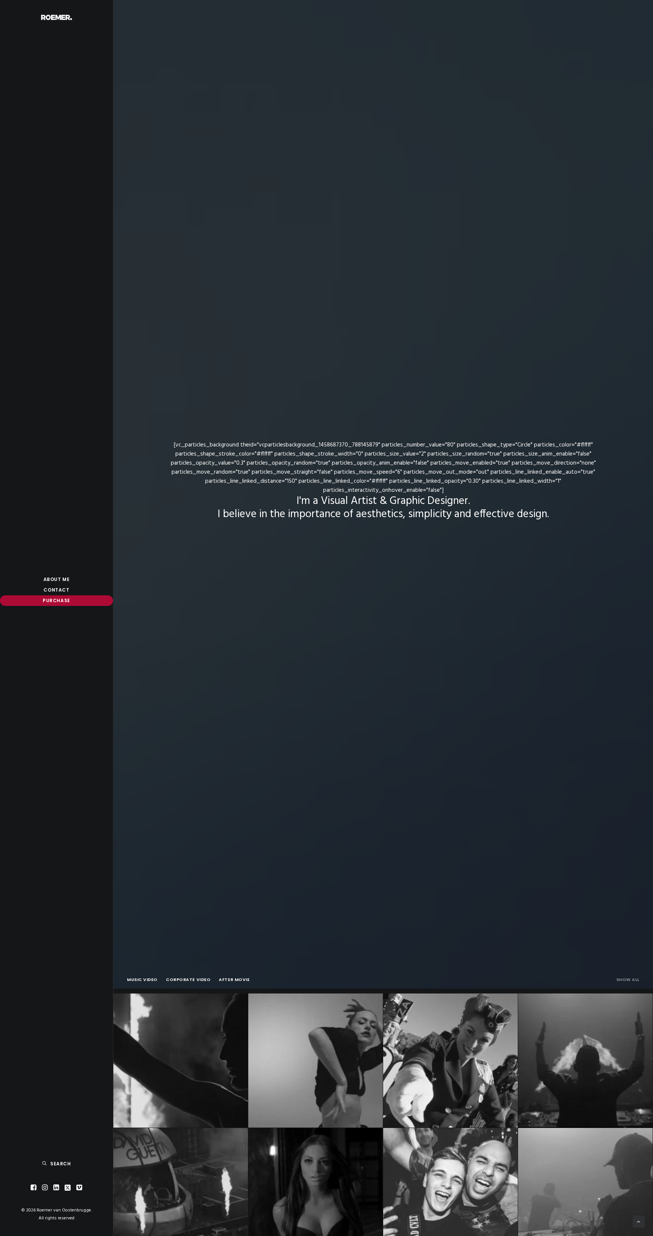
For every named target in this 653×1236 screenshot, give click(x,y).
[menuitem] (56, 579)
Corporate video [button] (188, 979)
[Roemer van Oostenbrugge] (56, 17)
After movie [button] (234, 979)
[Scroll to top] (639, 1221)
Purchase (56, 600)
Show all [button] (627, 979)
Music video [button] (142, 979)
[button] (33, 1188)
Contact (56, 590)
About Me (56, 579)
